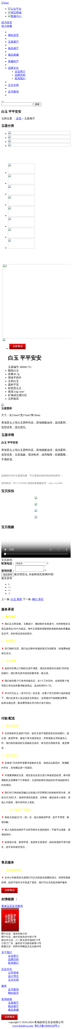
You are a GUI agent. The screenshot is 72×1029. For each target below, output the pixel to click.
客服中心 (16, 16)
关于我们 (6, 952)
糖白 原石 (38, 599)
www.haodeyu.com (22, 1025)
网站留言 (13, 993)
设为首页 (6, 22)
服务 (4, 986)
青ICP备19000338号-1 (47, 1025)
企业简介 (20, 71)
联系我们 (20, 78)
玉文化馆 (13, 85)
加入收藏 (6, 26)
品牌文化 (13, 67)
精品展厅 (13, 48)
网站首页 (13, 35)
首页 (18, 118)
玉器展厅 (13, 41)
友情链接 (6, 999)
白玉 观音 (16, 599)
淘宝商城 (16, 12)
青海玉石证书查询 (12, 906)
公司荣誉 (13, 972)
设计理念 (13, 976)
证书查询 (13, 91)
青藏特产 (13, 61)
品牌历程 (20, 75)
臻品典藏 (13, 54)
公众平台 (16, 8)
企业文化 (6, 969)
